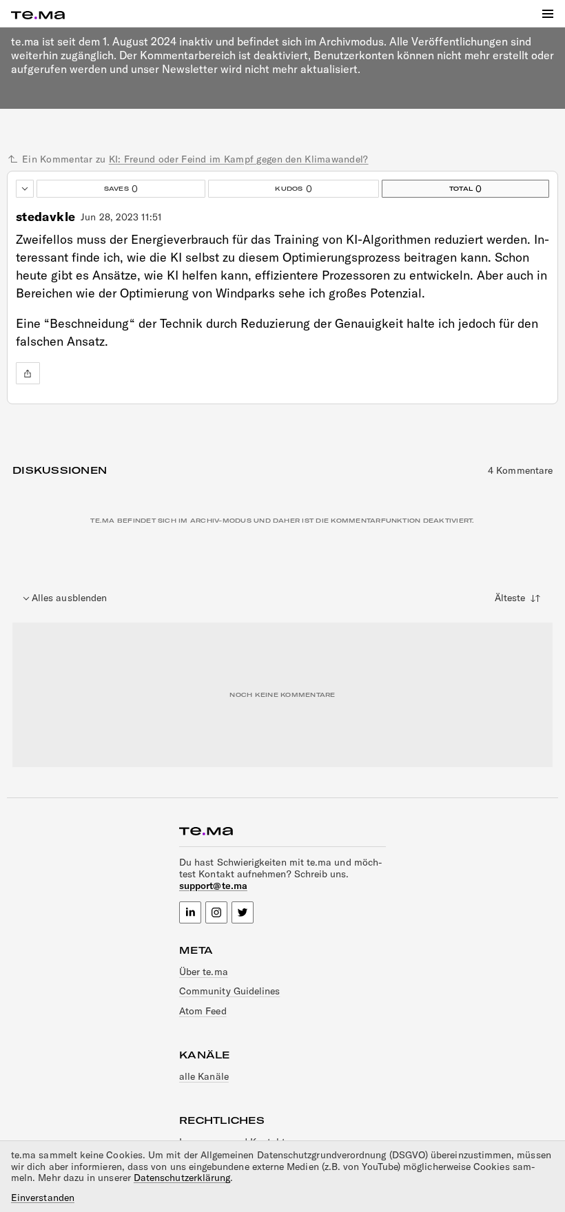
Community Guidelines (229, 991)
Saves (87, 187)
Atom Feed (203, 1011)
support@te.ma (213, 885)
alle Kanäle (204, 1076)
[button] (548, 14)
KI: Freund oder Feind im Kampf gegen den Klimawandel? (239, 159)
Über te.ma (203, 971)
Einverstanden (42, 1198)
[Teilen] (28, 373)
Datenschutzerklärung (182, 1177)
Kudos (260, 187)
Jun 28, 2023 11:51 (121, 217)
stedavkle (45, 216)
